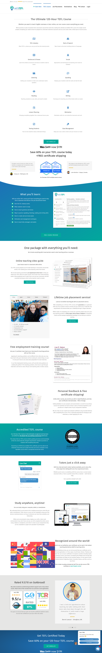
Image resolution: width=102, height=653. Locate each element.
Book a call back (14, 1)
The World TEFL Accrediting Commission (30, 436)
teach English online (75, 566)
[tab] (13, 297)
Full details (16, 334)
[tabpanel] (29, 318)
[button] (69, 627)
